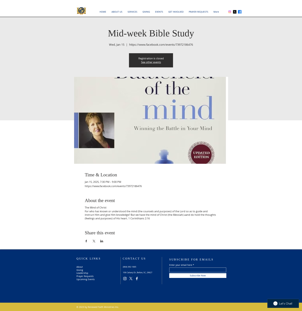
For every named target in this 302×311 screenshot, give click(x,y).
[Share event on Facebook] (86, 241)
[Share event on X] (93, 241)
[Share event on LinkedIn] (101, 241)
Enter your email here (180, 265)
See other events (151, 62)
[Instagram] (229, 12)
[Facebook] (239, 12)
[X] (234, 12)
